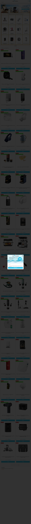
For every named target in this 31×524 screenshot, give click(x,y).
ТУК (11, 266)
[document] (15, 262)
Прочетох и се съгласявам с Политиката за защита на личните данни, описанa (16, 266)
